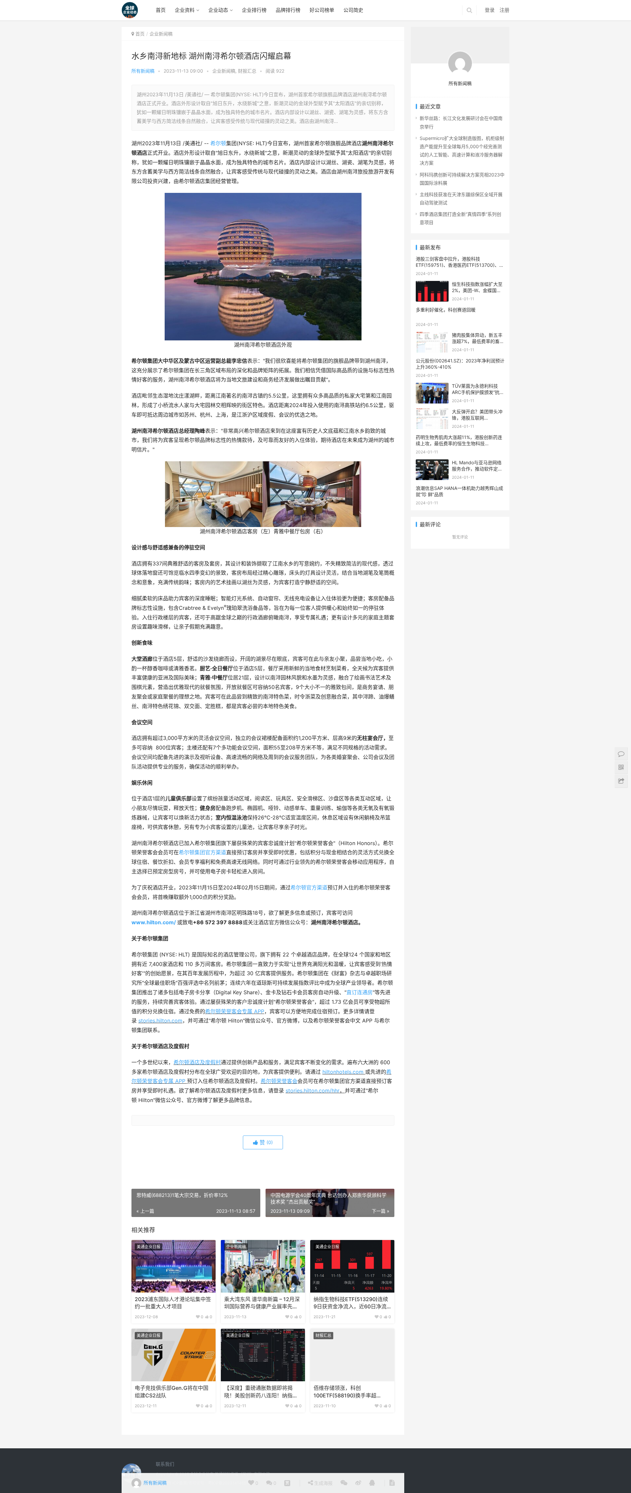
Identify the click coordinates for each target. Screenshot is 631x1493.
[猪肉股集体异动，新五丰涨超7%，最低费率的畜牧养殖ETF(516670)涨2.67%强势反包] (432, 336)
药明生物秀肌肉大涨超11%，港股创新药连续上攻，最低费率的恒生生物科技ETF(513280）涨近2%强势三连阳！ (459, 443)
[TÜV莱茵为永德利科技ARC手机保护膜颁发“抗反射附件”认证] (432, 387)
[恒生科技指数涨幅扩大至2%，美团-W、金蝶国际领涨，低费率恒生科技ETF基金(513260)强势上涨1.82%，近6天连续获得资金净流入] (432, 285)
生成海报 (323, 1483)
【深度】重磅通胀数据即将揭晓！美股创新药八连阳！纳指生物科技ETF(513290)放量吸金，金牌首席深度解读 (261, 1392)
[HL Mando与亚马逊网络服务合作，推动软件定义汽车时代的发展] (432, 463)
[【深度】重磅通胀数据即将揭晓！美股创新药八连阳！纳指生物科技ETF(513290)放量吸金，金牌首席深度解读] (263, 1355)
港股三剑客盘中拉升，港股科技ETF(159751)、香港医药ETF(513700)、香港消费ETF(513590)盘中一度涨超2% (460, 265)
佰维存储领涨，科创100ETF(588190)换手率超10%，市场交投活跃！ (345, 1392)
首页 (161, 10)
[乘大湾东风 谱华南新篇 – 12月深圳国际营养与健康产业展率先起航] (263, 1266)
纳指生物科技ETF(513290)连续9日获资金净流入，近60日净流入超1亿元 (351, 1303)
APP (259, 1011)
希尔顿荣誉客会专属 (229, 1011)
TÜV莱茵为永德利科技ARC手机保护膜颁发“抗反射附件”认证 (478, 392)
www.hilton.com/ (153, 922)
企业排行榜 (254, 10)
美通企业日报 (148, 1246)
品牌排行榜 (288, 10)
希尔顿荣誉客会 (279, 1081)
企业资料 (185, 10)
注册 (504, 10)
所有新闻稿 (142, 71)
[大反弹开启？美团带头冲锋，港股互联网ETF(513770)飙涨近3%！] (432, 412)
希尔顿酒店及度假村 (197, 1062)
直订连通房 (359, 992)
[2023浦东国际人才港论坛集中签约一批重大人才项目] (173, 1266)
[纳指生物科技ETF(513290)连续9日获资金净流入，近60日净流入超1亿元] (352, 1266)
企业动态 (218, 10)
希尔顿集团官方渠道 (202, 852)
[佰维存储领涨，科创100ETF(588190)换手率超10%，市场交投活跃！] (352, 1355)
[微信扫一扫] (287, 1483)
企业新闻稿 (223, 71)
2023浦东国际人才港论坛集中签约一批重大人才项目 (173, 1303)
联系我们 (165, 1464)
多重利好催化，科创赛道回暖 (446, 309)
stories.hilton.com (160, 1021)
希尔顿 (218, 143)
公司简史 (353, 10)
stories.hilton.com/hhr (312, 1091)
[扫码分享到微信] (344, 1483)
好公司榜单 (322, 10)
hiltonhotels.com (343, 1072)
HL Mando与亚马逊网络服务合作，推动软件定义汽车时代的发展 (477, 469)
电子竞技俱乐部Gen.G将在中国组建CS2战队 (171, 1391)
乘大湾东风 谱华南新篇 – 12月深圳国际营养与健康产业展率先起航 (262, 1303)
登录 (490, 10)
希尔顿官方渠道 (309, 887)
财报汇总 (247, 71)
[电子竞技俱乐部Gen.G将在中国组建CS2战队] (173, 1355)
